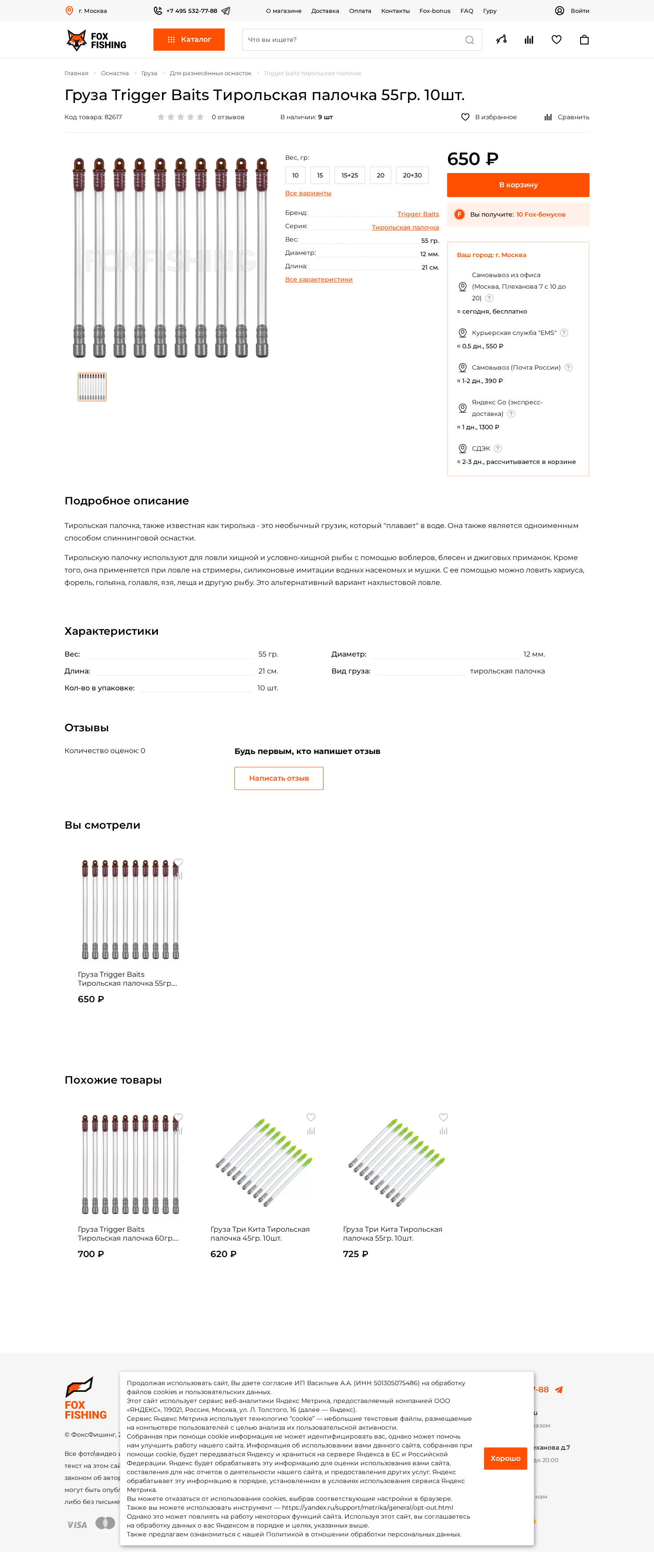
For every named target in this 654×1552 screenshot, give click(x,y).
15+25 (350, 175)
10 (295, 175)
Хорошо (506, 1458)
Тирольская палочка (405, 227)
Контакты (395, 10)
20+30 (412, 175)
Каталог (196, 39)
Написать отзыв (279, 778)
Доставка (325, 10)
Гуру (490, 10)
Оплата (360, 10)
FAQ (466, 10)
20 (380, 175)
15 (320, 175)
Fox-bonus (435, 10)
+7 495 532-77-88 (191, 10)
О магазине (284, 10)
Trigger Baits (418, 214)
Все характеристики (319, 279)
